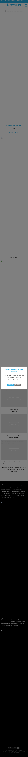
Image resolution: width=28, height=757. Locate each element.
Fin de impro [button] (17, 384)
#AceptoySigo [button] (10, 384)
